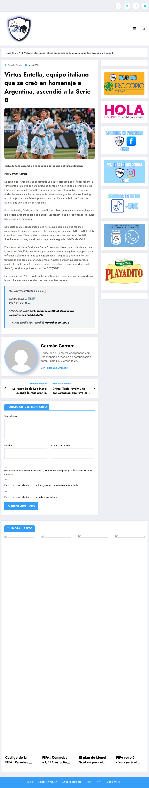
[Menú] (134, 29)
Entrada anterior (38, 383)
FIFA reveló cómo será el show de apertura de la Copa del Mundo (129, 760)
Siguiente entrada (62, 383)
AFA (89, 782)
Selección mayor (47, 782)
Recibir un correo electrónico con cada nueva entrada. (31, 497)
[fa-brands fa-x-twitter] (127, 6)
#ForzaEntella (42, 311)
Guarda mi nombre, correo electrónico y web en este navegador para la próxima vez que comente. (48, 472)
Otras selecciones (71, 782)
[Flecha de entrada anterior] (5, 388)
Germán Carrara (15, 65)
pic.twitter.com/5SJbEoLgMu (26, 315)
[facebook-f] (118, 6)
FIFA (99, 782)
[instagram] (136, 6)
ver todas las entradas (54, 367)
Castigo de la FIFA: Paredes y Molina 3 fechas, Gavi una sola (18, 760)
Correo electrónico (60, 445)
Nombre (8, 445)
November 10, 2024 (57, 323)
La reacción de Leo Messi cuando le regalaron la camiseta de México (29, 391)
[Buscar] (144, 29)
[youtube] (145, 6)
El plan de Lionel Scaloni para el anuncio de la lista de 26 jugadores (92, 760)
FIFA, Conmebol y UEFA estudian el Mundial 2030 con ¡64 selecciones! (55, 760)
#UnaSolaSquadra (62, 311)
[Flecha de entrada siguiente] (94, 388)
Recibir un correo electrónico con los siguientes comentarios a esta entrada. (41, 485)
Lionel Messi (113, 782)
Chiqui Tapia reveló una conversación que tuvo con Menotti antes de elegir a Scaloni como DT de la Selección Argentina (71, 391)
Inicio (30, 782)
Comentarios (10, 416)
